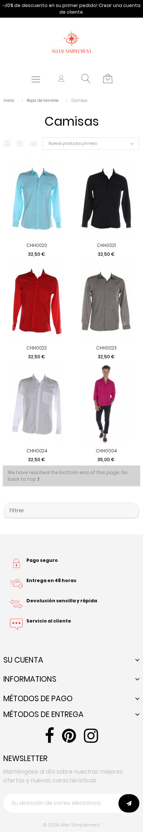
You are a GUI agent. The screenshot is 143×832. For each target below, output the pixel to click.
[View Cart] (108, 79)
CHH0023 (106, 348)
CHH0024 (36, 451)
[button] (61, 79)
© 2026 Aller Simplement (71, 825)
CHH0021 (106, 245)
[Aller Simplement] (71, 42)
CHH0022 (36, 348)
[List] (33, 144)
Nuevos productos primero (72, 143)
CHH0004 (106, 451)
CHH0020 (36, 245)
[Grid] (7, 144)
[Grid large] (20, 144)
